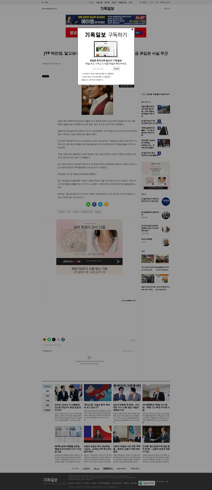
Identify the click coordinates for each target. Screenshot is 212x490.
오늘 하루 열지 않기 (126, 86)
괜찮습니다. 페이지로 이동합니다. (92, 80)
